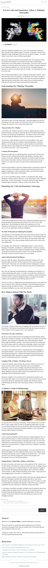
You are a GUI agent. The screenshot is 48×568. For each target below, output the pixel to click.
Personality (7, 7)
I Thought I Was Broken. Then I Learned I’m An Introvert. (18, 550)
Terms (23, 562)
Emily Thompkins (27, 16)
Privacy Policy (18, 562)
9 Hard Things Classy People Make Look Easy (15, 547)
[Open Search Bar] (43, 2)
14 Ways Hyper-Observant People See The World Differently (16, 502)
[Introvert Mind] (6, 2)
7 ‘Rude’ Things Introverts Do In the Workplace (13, 501)
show (14, 44)
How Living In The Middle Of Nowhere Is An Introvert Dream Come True (23, 545)
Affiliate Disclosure (34, 562)
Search (42, 510)
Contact (27, 562)
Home (3, 7)
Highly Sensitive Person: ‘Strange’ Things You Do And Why (19, 556)
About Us (12, 562)
